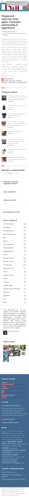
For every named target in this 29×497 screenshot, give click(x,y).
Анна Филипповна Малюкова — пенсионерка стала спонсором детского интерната (16, 141)
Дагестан (14, 431)
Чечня (9, 439)
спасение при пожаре (10, 459)
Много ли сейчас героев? (11, 422)
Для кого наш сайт (9, 419)
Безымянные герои (8, 224)
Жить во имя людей (8, 244)
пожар (5, 448)
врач (17, 439)
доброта (19, 443)
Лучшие (5, 254)
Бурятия (3, 431)
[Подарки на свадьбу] (17, 348)
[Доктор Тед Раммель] (6, 359)
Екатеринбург (20, 431)
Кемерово (11, 433)
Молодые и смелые (8, 258)
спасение (4, 82)
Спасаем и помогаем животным (11, 288)
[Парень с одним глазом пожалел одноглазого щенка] (23, 348)
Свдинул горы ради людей (15, 131)
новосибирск (6, 446)
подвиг (19, 446)
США (22, 435)
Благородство (6, 227)
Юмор (4, 302)
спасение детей (15, 452)
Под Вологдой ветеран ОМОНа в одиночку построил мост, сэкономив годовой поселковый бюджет (17, 97)
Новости (5, 271)
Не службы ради (7, 264)
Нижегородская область (7, 435)
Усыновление (6, 295)
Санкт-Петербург (5, 437)
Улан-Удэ (11, 437)
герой (10, 80)
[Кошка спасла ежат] (6, 348)
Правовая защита (8, 285)
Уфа (24, 437)
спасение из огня (8, 457)
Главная (3, 31)
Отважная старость (12, 31)
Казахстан (5, 433)
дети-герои (11, 444)
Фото (4, 299)
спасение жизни (11, 82)
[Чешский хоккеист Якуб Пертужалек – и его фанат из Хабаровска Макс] (12, 353)
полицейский (8, 450)
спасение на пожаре (20, 457)
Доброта (5, 241)
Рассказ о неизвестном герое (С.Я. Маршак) (13, 479)
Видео (5, 237)
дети (14, 80)
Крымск (15, 433)
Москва (20, 433)
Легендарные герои (8, 251)
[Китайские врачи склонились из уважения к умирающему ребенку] (6, 353)
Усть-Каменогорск (18, 437)
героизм (6, 80)
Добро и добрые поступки (8, 472)
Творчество (6, 292)
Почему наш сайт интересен (12, 405)
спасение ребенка (9, 461)
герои (4, 441)
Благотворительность (9, 230)
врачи (20, 439)
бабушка (13, 439)
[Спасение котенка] (17, 353)
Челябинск (4, 439)
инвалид (24, 443)
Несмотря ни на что (8, 268)
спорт (22, 463)
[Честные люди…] (23, 353)
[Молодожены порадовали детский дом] (12, 348)
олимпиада (13, 446)
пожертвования (13, 448)
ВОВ (7, 431)
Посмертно (6, 282)
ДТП (10, 431)
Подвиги (5, 278)
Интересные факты (8, 247)
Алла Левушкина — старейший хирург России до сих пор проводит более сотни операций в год (17, 123)
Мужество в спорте (8, 261)
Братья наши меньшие (9, 234)
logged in (9, 173)
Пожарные (18, 435)
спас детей (18, 80)
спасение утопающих (21, 82)
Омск (13, 435)
